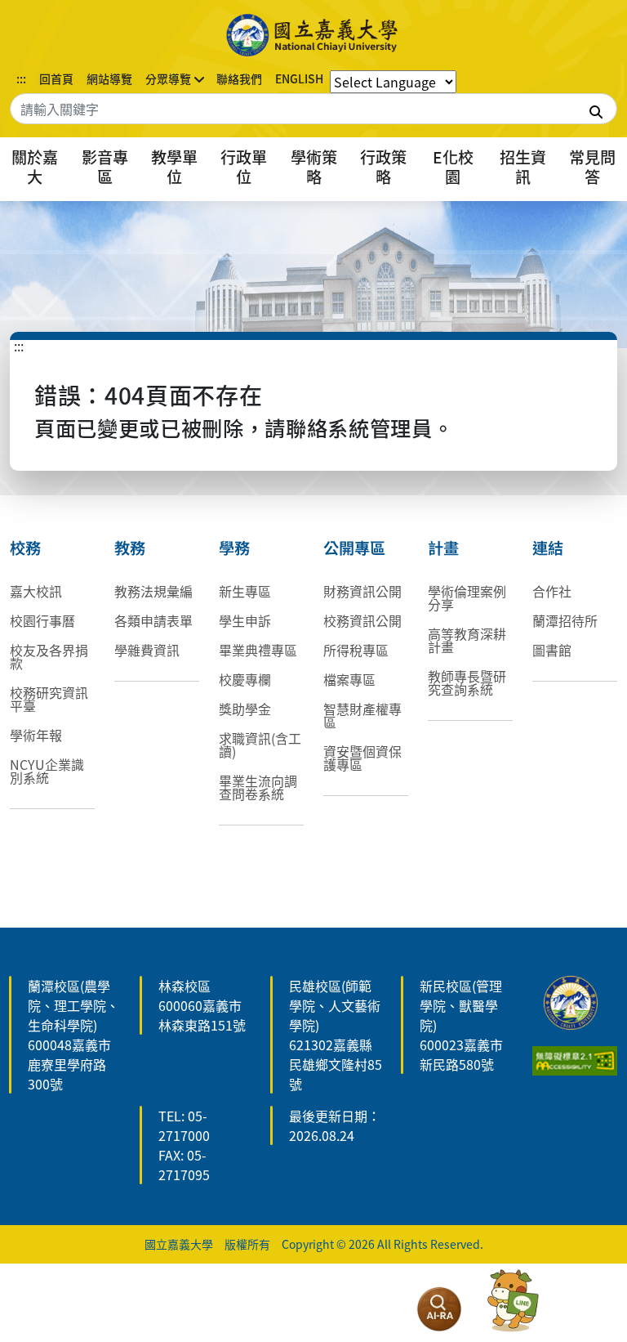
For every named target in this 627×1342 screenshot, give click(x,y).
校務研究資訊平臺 (49, 699)
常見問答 (592, 166)
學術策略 (314, 166)
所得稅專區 (356, 649)
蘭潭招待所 (565, 620)
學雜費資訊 (147, 649)
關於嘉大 (34, 166)
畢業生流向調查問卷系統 (258, 787)
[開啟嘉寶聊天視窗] (512, 1301)
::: (21, 78)
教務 (129, 547)
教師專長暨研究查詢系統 (467, 682)
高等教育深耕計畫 (467, 640)
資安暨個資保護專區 (362, 758)
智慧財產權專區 (362, 715)
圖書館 (551, 649)
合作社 (551, 590)
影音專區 (105, 166)
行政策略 (383, 166)
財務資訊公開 (362, 590)
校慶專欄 (245, 679)
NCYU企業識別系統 (47, 771)
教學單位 (174, 166)
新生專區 (245, 590)
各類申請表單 (153, 620)
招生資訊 (523, 166)
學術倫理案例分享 (467, 597)
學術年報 (36, 734)
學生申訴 (245, 620)
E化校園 (453, 166)
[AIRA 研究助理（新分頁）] (439, 1309)
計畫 (443, 547)
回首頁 (56, 78)
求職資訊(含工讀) (260, 744)
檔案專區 (349, 679)
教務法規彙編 (153, 590)
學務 (234, 547)
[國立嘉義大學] (313, 35)
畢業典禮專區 (258, 649)
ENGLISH (299, 78)
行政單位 (243, 166)
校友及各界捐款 (49, 656)
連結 (547, 547)
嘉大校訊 (36, 590)
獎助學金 (245, 708)
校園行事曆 (42, 620)
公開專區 (354, 547)
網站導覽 (109, 78)
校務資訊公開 (362, 620)
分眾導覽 (168, 78)
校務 (25, 547)
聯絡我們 (239, 78)
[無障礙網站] (574, 1058)
